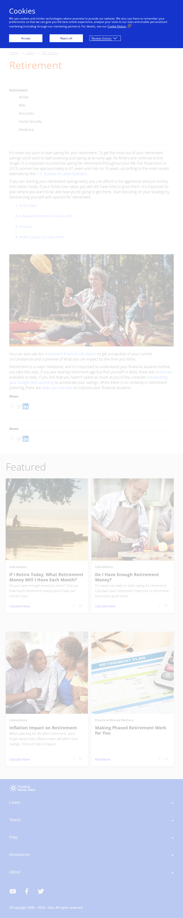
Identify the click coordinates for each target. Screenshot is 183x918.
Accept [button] (25, 38)
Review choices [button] (102, 38)
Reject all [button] (66, 38)
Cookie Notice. (117, 26)
